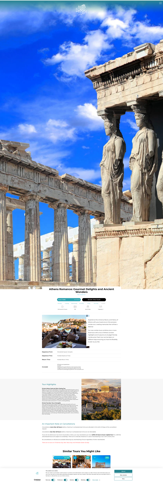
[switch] (65, 479)
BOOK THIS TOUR (94, 299)
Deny (123, 478)
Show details (95, 479)
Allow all (123, 470)
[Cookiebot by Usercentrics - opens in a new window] (37, 479)
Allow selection (123, 474)
